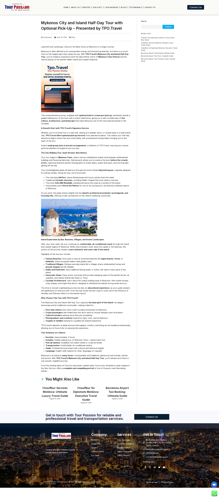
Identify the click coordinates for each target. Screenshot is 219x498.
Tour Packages (111, 7)
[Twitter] (159, 467)
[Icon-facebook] (145, 467)
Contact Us (149, 7)
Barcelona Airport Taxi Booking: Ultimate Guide (117, 391)
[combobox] (152, 27)
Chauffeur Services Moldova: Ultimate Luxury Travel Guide (55, 391)
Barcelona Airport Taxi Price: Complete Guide (157, 56)
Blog (73, 37)
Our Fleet (97, 7)
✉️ (214, 484)
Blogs (124, 7)
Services (86, 7)
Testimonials (135, 7)
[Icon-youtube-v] (164, 467)
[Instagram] (150, 467)
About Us (75, 7)
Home (66, 7)
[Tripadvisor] (155, 467)
